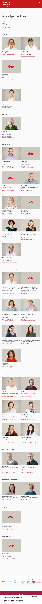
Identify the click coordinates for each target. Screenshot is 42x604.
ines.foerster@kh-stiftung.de (8, 320)
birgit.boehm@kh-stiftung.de (27, 215)
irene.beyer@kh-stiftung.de (27, 472)
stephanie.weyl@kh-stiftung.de (8, 558)
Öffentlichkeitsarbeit (6, 536)
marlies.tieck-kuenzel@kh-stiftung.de (10, 215)
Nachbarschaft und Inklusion (8, 449)
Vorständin (4, 34)
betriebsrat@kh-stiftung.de (7, 529)
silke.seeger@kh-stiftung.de (8, 137)
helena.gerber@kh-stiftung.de (8, 442)
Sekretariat (4, 85)
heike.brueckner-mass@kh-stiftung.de (10, 262)
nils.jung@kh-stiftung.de (26, 396)
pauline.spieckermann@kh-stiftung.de (29, 442)
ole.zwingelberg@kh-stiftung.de (8, 472)
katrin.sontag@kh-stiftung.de (27, 419)
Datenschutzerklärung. (18, 603)
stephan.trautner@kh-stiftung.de (28, 501)
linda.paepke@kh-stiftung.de (8, 368)
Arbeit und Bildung (6, 144)
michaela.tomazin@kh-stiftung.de (28, 295)
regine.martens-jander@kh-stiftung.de (10, 237)
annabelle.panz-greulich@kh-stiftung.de (10, 345)
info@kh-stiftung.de (6, 27)
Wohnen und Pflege (6, 374)
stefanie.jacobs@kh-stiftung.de (27, 239)
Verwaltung (4, 114)
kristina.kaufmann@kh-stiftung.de (9, 293)
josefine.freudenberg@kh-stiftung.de (9, 501)
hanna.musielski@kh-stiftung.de (28, 320)
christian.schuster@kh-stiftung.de (9, 167)
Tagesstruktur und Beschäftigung (9, 269)
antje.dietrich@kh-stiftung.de (27, 345)
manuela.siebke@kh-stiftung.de (28, 56)
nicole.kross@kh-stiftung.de (8, 419)
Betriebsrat (4, 507)
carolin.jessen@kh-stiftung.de (27, 167)
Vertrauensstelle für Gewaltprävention (10, 479)
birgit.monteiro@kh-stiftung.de (8, 54)
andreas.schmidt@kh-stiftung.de (28, 192)
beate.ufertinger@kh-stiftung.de (9, 396)
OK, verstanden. (34, 596)
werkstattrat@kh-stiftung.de (8, 190)
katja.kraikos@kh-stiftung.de (8, 79)
